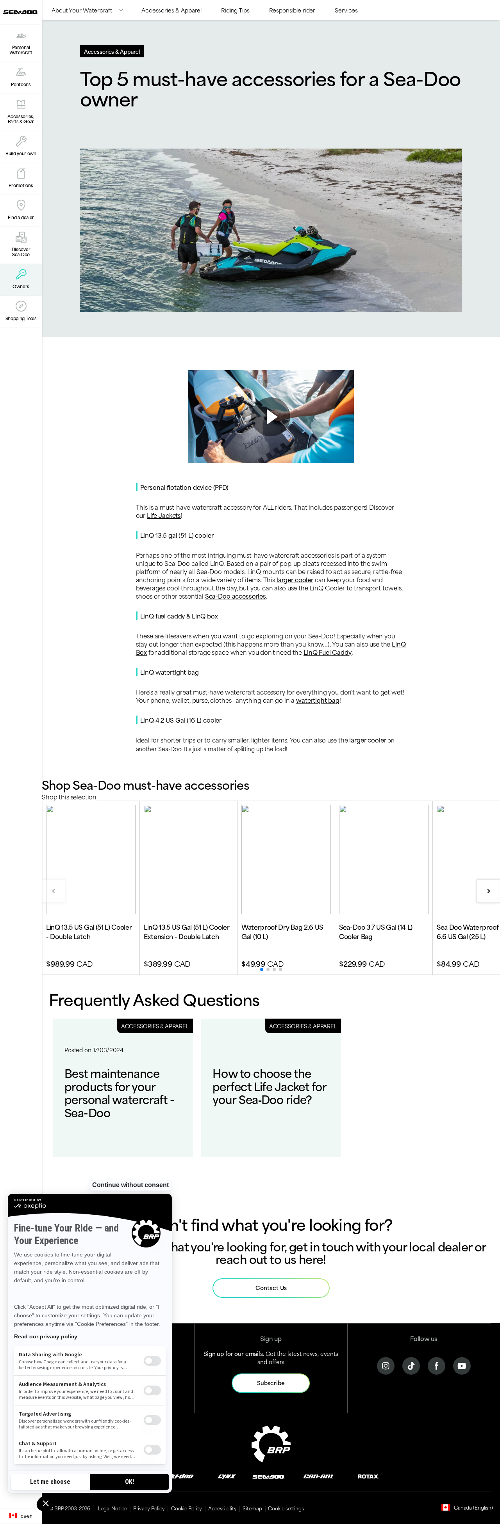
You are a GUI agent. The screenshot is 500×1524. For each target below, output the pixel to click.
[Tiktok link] (411, 1364)
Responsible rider (292, 9)
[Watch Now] (270, 416)
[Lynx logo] (227, 1475)
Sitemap (252, 1508)
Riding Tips (235, 9)
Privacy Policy (149, 1508)
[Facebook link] (436, 1364)
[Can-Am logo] (318, 1475)
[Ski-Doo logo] (179, 1475)
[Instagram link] (386, 1364)
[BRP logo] (271, 1443)
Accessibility (222, 1508)
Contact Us (271, 1287)
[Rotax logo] (368, 1475)
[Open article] (123, 1088)
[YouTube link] (462, 1364)
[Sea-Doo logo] (20, 12)
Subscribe (271, 1382)
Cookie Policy (186, 1508)
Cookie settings (286, 1508)
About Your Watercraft (82, 9)
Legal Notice (112, 1508)
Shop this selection (69, 796)
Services (346, 9)
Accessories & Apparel (171, 9)
